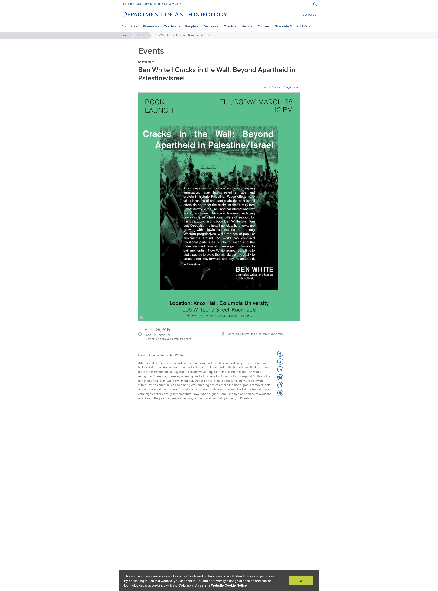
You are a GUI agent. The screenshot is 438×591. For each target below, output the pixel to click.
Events (141, 35)
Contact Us (309, 14)
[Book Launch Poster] (219, 206)
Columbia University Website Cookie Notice (212, 585)
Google (287, 87)
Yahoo (296, 87)
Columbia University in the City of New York (151, 4)
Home (124, 35)
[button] (280, 354)
